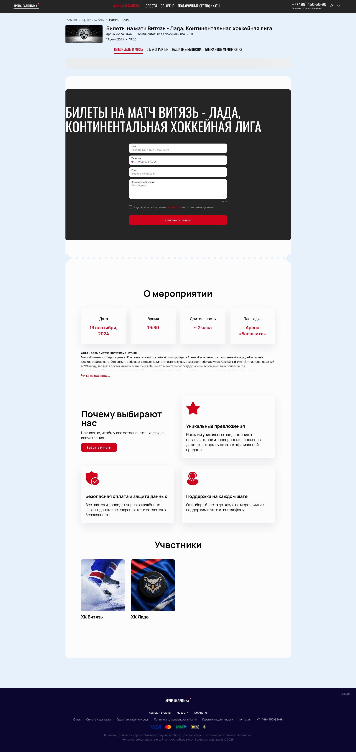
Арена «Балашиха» (119, 34)
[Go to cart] (338, 6)
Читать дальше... (95, 375)
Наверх (345, 694)
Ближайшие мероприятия (223, 49)
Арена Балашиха (25, 5)
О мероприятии (158, 49)
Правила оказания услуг (132, 719)
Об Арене (167, 6)
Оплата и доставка (98, 719)
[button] (132, 161)
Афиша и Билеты (126, 6)
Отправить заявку (178, 220)
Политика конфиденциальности (175, 719)
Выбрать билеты (99, 447)
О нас (77, 719)
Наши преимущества (187, 49)
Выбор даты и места (128, 49)
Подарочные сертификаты (199, 6)
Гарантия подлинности (217, 719)
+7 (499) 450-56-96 (309, 4)
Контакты (245, 719)
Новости (150, 6)
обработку (174, 207)
